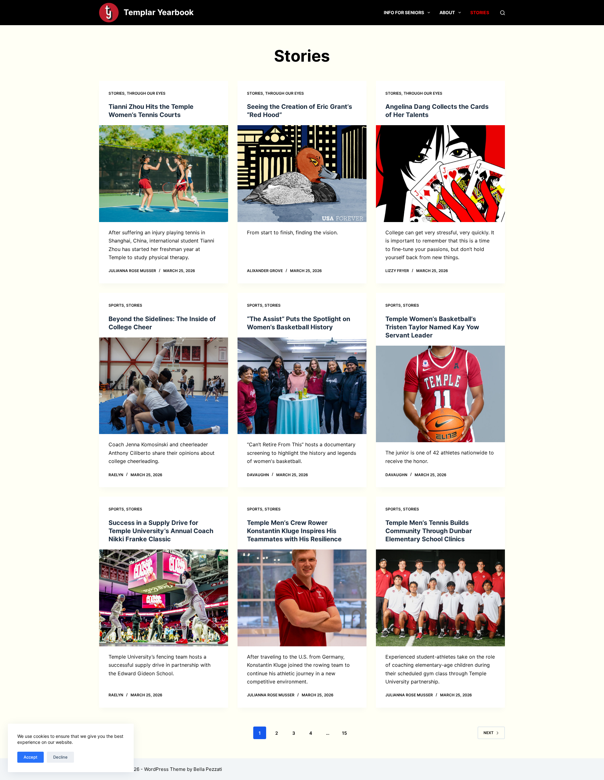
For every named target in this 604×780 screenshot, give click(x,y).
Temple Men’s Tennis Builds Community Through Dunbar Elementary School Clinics (428, 531)
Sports (116, 305)
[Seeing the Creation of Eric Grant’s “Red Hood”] (302, 173)
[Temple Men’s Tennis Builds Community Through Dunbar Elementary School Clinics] (440, 597)
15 (344, 733)
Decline (60, 757)
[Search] (502, 12)
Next (489, 732)
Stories (479, 12)
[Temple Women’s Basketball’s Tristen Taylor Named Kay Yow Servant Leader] (440, 394)
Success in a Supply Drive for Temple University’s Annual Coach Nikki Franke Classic (161, 531)
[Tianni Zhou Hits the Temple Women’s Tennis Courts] (163, 173)
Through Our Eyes (146, 93)
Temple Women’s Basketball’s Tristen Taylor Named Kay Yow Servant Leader (432, 327)
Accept (30, 757)
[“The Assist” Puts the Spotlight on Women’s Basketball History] (302, 385)
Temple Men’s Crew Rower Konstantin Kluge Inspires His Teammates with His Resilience (294, 531)
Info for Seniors (404, 12)
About (447, 12)
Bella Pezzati (207, 769)
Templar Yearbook (159, 12)
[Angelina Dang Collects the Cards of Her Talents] (440, 173)
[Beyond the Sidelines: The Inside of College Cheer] (163, 385)
